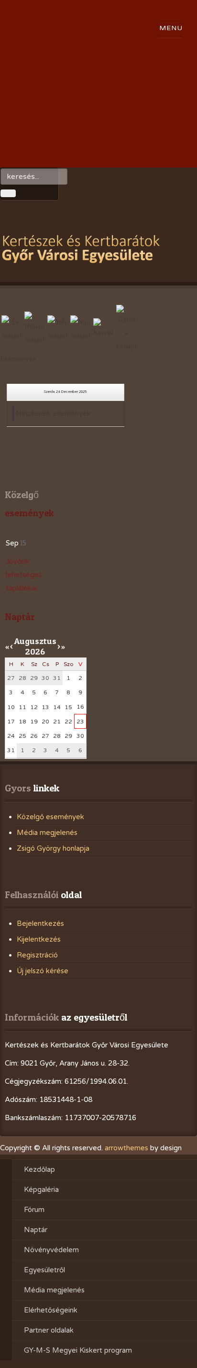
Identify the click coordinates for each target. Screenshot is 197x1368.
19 (34, 721)
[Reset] (8, 193)
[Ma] (80, 328)
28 (57, 736)
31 (11, 750)
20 (45, 721)
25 (22, 736)
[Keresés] (103, 328)
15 (68, 707)
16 (80, 706)
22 (68, 721)
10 (11, 707)
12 (34, 707)
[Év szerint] (11, 328)
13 (45, 707)
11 (22, 707)
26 (34, 736)
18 (22, 721)
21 (57, 721)
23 (80, 721)
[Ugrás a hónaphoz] (126, 328)
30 (80, 736)
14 (57, 707)
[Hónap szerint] (34, 328)
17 (11, 721)
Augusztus (35, 641)
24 (11, 736)
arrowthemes (126, 1148)
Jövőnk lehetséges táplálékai (24, 574)
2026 (35, 651)
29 (68, 736)
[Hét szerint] (57, 328)
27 (45, 736)
